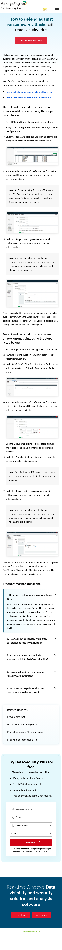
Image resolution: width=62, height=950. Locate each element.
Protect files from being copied (24, 739)
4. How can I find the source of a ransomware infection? (25, 689)
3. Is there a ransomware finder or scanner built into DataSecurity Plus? (27, 672)
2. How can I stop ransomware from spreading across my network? (27, 656)
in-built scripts (34, 262)
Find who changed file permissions (26, 747)
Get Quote (41, 930)
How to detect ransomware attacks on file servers (30, 95)
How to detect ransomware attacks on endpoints (30, 101)
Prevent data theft (17, 732)
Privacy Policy (43, 867)
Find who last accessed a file (22, 755)
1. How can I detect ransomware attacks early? (29, 608)
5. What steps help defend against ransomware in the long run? (26, 705)
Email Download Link (31, 947)
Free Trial (19, 930)
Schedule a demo (31, 40)
